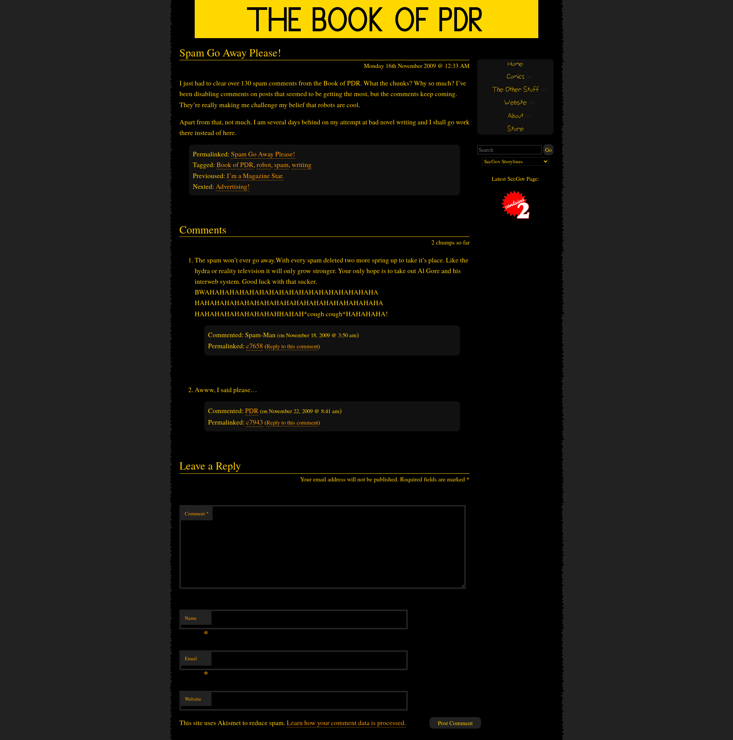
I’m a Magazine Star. (255, 175)
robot (264, 164)
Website (193, 698)
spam (281, 164)
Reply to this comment (292, 346)
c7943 (254, 421)
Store (515, 129)
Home (515, 64)
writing (302, 164)
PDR (251, 410)
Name (196, 620)
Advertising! (233, 186)
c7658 (254, 345)
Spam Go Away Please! (263, 153)
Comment (197, 513)
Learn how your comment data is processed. (346, 722)
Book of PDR (234, 164)
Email (196, 660)
